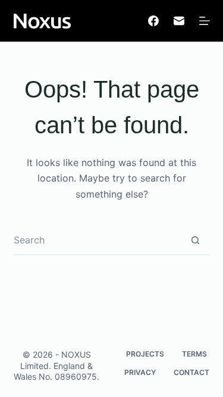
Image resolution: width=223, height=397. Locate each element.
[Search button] (195, 240)
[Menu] (204, 20)
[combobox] (97, 240)
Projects (145, 353)
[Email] (179, 20)
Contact (191, 372)
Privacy (140, 372)
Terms (194, 353)
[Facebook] (153, 20)
